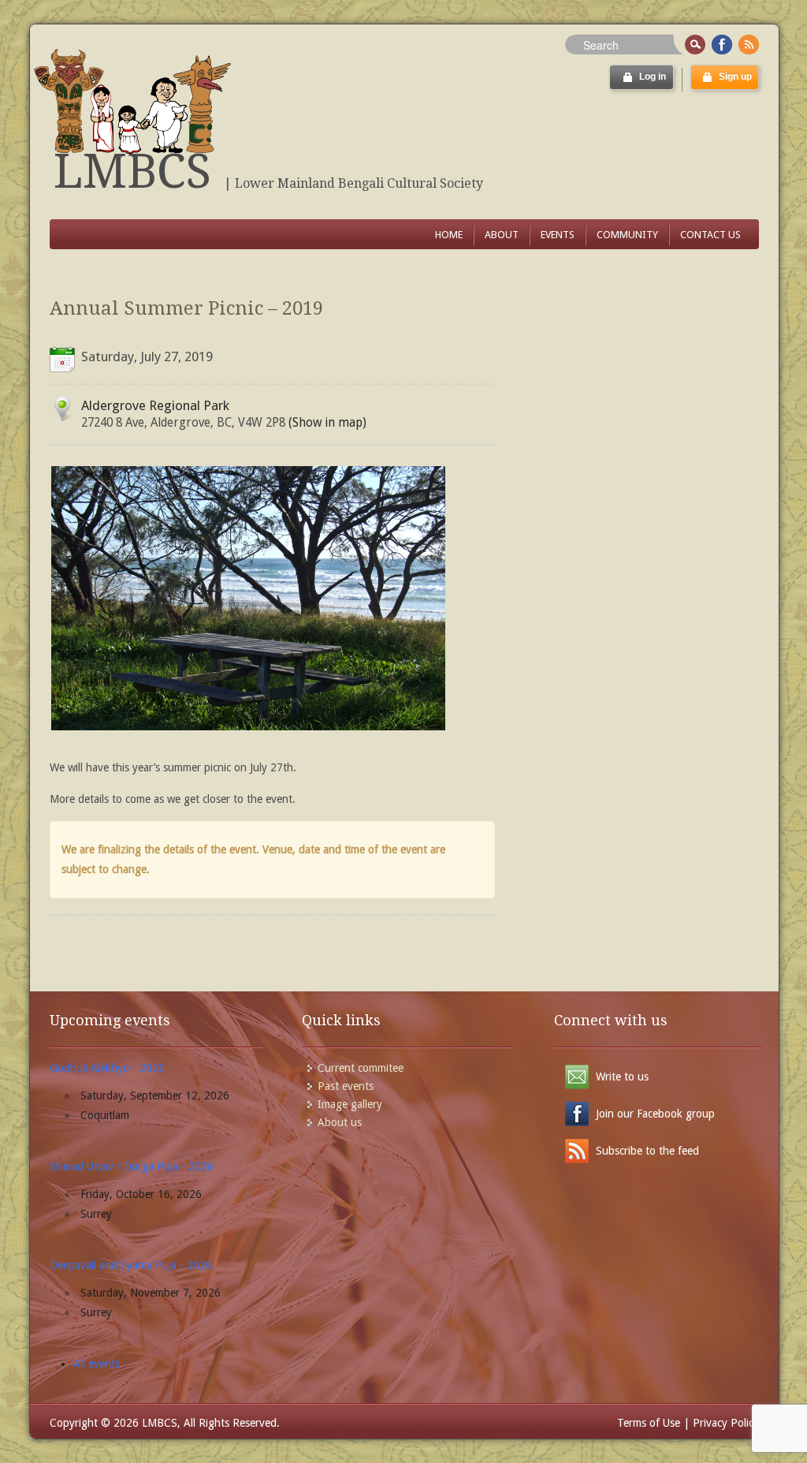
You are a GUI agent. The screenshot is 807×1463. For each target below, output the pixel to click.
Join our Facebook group (655, 1113)
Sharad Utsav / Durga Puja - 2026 (132, 1166)
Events (558, 235)
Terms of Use (648, 1422)
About (502, 235)
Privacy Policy (726, 1422)
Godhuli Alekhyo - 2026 (107, 1068)
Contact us (710, 235)
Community (627, 235)
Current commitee (361, 1068)
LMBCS (132, 171)
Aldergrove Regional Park (155, 405)
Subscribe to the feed (647, 1150)
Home (449, 235)
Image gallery (350, 1104)
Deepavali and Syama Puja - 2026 (131, 1265)
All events (96, 1363)
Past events (346, 1086)
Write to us (622, 1076)
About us (340, 1122)
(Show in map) (325, 423)
